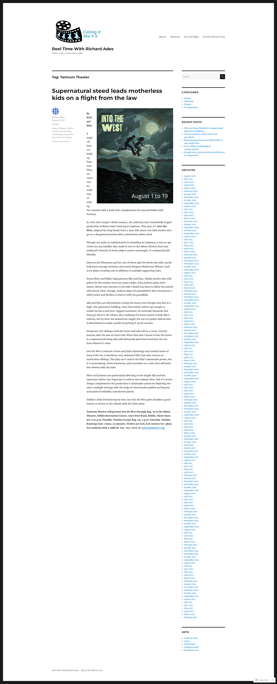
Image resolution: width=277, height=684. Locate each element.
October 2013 (190, 593)
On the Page (191, 36)
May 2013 (188, 608)
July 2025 (188, 209)
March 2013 (189, 614)
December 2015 (191, 517)
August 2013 (189, 599)
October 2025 (190, 200)
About (162, 36)
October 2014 (190, 557)
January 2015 (190, 548)
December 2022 (191, 297)
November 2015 (191, 520)
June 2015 (188, 536)
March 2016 (189, 508)
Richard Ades (58, 117)
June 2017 (188, 466)
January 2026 (190, 194)
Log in (187, 641)
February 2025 (190, 221)
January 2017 (190, 478)
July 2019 (188, 421)
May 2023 (188, 282)
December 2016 (191, 481)
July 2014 (188, 566)
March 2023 (189, 288)
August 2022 (190, 309)
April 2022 (189, 321)
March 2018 (189, 448)
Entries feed (189, 644)
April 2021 (188, 357)
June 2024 (188, 242)
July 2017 (188, 463)
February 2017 (190, 475)
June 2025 (188, 212)
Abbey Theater (59, 128)
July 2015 (188, 533)
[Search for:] (201, 76)
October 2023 (190, 267)
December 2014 (191, 551)
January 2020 (190, 403)
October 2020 (190, 375)
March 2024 (189, 251)
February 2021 (190, 363)
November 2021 (191, 336)
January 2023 (190, 294)
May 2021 (188, 354)
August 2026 (190, 176)
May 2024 (188, 245)
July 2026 (188, 179)
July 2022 (188, 312)
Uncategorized (191, 107)
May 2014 (188, 572)
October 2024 (190, 230)
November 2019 (191, 409)
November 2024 (191, 227)
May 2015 (188, 539)
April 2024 (189, 248)
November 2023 (191, 264)
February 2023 (190, 291)
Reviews (175, 36)
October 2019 (190, 412)
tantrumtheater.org (152, 427)
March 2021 (189, 360)
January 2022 (190, 330)
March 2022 (189, 324)
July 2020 (188, 384)
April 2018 (188, 445)
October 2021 (190, 339)
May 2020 (188, 391)
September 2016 (191, 490)
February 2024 (190, 254)
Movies (187, 98)
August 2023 (189, 273)
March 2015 (189, 542)
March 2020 (189, 397)
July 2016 (188, 496)
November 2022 (191, 300)
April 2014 (188, 575)
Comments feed (191, 647)
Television (189, 101)
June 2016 (188, 499)
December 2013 (191, 587)
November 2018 (191, 439)
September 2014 (191, 560)
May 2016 (188, 502)
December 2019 (191, 406)
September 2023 (191, 270)
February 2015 (190, 545)
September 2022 (191, 306)
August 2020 (190, 381)
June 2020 (188, 387)
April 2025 (189, 215)
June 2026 (188, 182)
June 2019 (188, 424)
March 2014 (189, 578)
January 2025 (190, 224)
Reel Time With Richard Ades (83, 48)
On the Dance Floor (214, 36)
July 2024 (188, 239)
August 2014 (189, 563)
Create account (191, 638)
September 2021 (191, 342)
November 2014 (191, 554)
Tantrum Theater (64, 137)
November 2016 (191, 484)
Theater (55, 124)
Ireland (55, 131)
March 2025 (189, 218)
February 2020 (190, 400)
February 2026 (191, 191)
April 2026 (189, 185)
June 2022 (188, 315)
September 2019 (191, 415)
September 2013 (191, 596)
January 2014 (190, 584)
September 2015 (191, 527)
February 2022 (190, 327)
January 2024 (190, 257)
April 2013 (188, 611)
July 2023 (188, 276)
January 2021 (190, 366)
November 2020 (191, 372)
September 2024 (191, 233)
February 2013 (190, 617)
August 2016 (189, 493)
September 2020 (191, 378)
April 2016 (188, 505)
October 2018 (190, 442)
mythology (57, 134)
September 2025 (191, 203)
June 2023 (188, 279)
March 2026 (189, 188)
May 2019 (188, 427)
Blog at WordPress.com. (92, 670)
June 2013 (188, 605)
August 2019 (189, 418)
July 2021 (188, 348)
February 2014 (190, 581)
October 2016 (190, 487)
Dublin (70, 128)
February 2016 (190, 511)
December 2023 (191, 261)
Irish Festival (65, 131)
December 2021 (191, 333)
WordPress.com (191, 650)
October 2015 (190, 523)
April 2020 (189, 394)
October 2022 (190, 303)
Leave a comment (60, 141)
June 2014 (188, 569)
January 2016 (190, 514)
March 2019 (189, 433)
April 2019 (188, 430)
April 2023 (188, 285)
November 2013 (191, 590)
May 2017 (188, 469)
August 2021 (189, 345)
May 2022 (188, 318)
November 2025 (191, 197)
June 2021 (188, 351)
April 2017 (188, 472)
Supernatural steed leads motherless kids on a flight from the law (107, 94)
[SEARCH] (222, 76)
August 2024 (190, 236)
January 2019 (190, 436)
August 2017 (189, 460)
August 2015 (189, 530)
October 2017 (190, 454)
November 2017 (191, 451)
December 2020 (191, 369)
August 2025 (190, 206)
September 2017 (191, 457)
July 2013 (188, 602)
